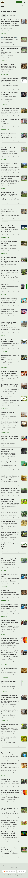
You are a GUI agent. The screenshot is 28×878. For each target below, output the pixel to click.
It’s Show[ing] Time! (7, 412)
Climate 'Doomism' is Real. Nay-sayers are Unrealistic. (9, 639)
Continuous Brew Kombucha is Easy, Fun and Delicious (10, 477)
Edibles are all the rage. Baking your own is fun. (9, 524)
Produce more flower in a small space (9, 547)
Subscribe (19, 2)
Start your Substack (10, 871)
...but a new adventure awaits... (9, 426)
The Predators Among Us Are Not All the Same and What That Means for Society (10, 652)
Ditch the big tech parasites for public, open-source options (9, 453)
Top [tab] (7, 15)
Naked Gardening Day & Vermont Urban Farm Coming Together (10, 323)
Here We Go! (5, 284)
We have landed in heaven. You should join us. (9, 246)
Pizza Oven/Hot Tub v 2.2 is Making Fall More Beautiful (9, 605)
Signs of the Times (7, 753)
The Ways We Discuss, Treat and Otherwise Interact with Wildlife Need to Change (10, 21)
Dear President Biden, (8, 309)
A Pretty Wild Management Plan (9, 49)
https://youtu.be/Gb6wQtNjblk (9, 837)
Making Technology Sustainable (7, 450)
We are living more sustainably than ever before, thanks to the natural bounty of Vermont (9, 66)
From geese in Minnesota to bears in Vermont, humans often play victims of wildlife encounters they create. (10, 26)
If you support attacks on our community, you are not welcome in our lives (9, 97)
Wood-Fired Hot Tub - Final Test (9, 575)
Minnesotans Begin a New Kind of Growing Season (9, 559)
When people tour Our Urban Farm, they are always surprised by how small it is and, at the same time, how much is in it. (10, 812)
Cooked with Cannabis (8, 521)
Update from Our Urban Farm (10, 532)
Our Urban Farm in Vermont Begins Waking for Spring (9, 211)
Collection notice (14, 867)
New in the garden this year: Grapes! (10, 725)
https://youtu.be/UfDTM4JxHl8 (9, 824)
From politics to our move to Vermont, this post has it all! (8, 301)
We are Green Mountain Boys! (8, 258)
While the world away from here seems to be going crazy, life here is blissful (10, 111)
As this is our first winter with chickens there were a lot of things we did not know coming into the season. (10, 593)
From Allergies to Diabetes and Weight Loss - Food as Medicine (9, 438)
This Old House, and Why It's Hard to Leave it (10, 423)
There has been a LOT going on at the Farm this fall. (10, 701)
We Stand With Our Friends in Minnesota (9, 93)
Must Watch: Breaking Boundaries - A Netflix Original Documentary (8, 833)
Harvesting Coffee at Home (9, 462)
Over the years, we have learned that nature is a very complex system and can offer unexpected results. (9, 741)
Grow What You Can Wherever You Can (7, 340)
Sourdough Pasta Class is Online (9, 764)
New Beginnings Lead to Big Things (10, 356)
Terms (22, 866)
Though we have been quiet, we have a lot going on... (9, 534)
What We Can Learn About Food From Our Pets (9, 711)
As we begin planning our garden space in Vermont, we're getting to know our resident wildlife (10, 136)
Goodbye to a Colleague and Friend (10, 120)
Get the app (21, 871)
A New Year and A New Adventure (8, 397)
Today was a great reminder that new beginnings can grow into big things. (10, 360)
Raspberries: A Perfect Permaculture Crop (8, 500)
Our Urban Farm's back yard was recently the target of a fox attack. (9, 657)
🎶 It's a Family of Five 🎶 (9, 37)
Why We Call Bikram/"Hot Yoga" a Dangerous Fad (9, 372)
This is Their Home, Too (8, 134)
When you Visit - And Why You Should (9, 242)
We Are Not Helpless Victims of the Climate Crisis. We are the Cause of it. (10, 792)
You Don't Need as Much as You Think (9, 809)
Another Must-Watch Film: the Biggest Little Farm (9, 821)
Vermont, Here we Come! (9, 488)
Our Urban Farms (8, 28)
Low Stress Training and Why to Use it (10, 544)
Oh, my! (3, 414)
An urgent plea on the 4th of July (9, 311)
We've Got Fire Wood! (8, 64)
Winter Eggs (5, 590)
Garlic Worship (6, 779)
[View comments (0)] (8, 30)
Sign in (25, 2)
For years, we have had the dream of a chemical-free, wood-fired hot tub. (10, 579)
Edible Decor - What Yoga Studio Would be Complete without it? (9, 697)
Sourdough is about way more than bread (10, 768)
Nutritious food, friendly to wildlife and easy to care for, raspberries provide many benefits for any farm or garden (10, 503)
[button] (2, 5)
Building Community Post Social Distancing (9, 849)
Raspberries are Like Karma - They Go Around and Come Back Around (10, 272)
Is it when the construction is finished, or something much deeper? (8, 152)
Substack (6, 875)
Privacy (18, 866)
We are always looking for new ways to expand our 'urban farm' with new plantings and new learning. (9, 728)
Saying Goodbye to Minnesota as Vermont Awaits (9, 287)
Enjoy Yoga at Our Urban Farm (8, 682)
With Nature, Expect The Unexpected (9, 738)
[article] (14, 25)
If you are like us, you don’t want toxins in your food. (9, 230)
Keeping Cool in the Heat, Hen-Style (10, 514)
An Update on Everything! (9, 298)
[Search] (25, 15)
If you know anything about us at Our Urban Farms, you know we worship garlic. (9, 782)
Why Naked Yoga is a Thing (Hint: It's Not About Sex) (9, 385)
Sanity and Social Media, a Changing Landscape (9, 226)
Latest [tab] (3, 15)
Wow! (2, 670)
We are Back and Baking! (9, 668)
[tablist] (8, 15)
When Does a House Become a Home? (10, 148)
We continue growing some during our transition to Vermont (10, 344)
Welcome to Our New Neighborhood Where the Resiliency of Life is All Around (9, 194)
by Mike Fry (4, 442)
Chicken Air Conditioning (9, 512)
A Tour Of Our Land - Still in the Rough (9, 164)
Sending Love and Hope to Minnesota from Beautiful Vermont (9, 80)
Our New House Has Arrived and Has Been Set (10, 177)
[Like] (2, 45)
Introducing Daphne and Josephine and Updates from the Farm (10, 622)
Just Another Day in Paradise (10, 108)
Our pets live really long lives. (8, 713)
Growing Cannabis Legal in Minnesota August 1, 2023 (8, 563)
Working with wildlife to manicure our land (10, 52)
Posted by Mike (5, 123)
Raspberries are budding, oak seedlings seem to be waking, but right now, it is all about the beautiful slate (9, 214)
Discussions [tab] (12, 15)
